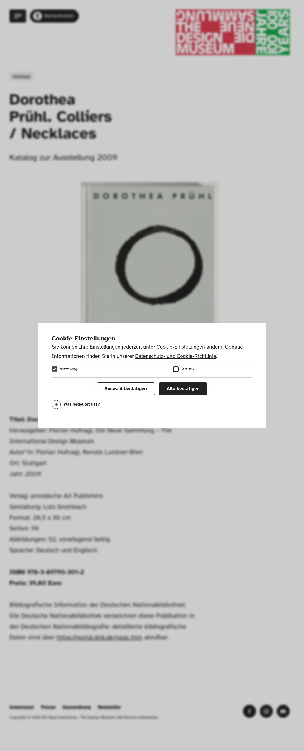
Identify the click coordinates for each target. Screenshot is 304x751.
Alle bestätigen (183, 389)
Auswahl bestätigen (125, 389)
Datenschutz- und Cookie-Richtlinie (175, 356)
